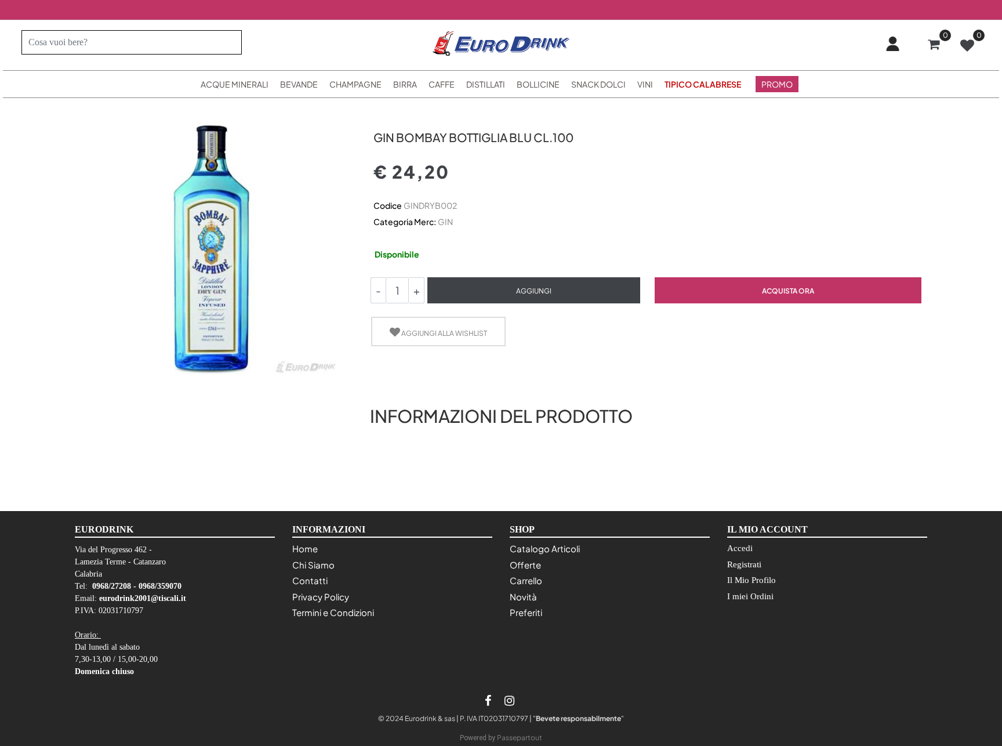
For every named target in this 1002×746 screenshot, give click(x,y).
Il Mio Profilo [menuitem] (751, 580)
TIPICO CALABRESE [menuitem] (703, 84)
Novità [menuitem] (523, 596)
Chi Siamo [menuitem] (313, 564)
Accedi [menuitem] (740, 548)
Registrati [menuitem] (744, 564)
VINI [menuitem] (645, 84)
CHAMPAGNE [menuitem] (355, 84)
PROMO (777, 84)
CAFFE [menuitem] (442, 84)
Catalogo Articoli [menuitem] (545, 548)
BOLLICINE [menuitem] (538, 84)
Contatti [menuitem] (310, 580)
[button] (228, 42)
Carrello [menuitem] (526, 580)
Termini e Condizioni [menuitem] (333, 612)
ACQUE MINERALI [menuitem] (234, 84)
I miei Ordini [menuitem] (750, 596)
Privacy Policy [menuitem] (320, 596)
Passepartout (519, 737)
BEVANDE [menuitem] (299, 84)
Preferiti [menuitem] (526, 612)
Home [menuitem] (305, 548)
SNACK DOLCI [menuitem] (598, 84)
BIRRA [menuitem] (405, 84)
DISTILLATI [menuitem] (485, 84)
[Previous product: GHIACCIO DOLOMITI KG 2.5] (380, 117)
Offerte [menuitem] (525, 564)
